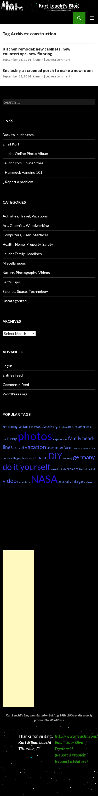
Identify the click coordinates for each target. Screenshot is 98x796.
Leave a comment (57, 59)
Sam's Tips (11, 282)
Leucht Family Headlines (22, 253)
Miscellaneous (14, 263)
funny (12, 438)
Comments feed (16, 384)
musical (91, 469)
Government (69, 468)
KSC (31, 427)
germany (84, 457)
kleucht (38, 59)
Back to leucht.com (18, 134)
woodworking (46, 426)
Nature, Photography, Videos (26, 272)
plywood (84, 448)
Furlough (83, 469)
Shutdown (63, 427)
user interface (59, 447)
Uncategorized (15, 301)
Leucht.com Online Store (23, 163)
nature (73, 426)
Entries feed (13, 375)
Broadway (67, 458)
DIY (55, 456)
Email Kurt (11, 144)
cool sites (63, 439)
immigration (17, 426)
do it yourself (27, 467)
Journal (64, 481)
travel (18, 447)
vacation (35, 446)
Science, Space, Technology (25, 291)
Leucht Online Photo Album (25, 153)
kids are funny (24, 482)
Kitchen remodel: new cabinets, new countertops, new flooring (36, 51)
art (5, 426)
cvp (55, 439)
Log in (7, 365)
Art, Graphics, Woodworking (26, 225)
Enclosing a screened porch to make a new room (48, 70)
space (41, 457)
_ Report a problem (18, 182)
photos (35, 435)
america (83, 426)
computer (76, 448)
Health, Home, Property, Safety (28, 244)
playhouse (88, 482)
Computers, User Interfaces (26, 235)
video (10, 480)
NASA (44, 479)
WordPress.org (15, 394)
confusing (55, 469)
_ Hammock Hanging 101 (22, 172)
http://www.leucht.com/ (76, 735)
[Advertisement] (18, 628)
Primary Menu (91, 18)
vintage (76, 481)
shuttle (92, 448)
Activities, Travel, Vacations (25, 216)
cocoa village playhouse (18, 458)
